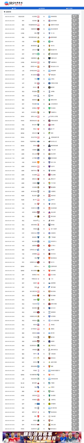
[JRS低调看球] (42, 437)
